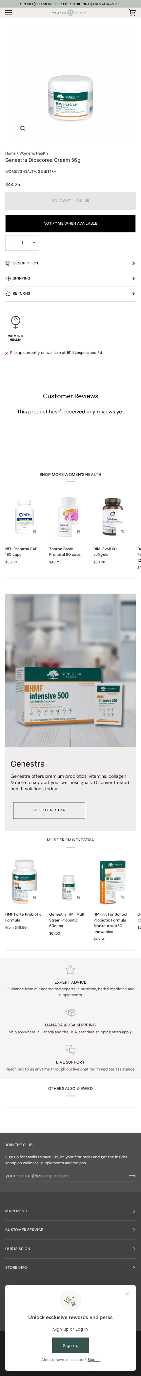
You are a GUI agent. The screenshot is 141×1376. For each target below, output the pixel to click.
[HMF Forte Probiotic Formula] (24, 882)
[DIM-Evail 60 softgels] (112, 517)
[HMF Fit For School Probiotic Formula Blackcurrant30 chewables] (112, 882)
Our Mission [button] (17, 1249)
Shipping (21, 278)
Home (10, 153)
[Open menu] (15, 12)
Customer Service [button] (24, 1230)
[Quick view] (34, 531)
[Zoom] (70, 81)
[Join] (127, 1175)
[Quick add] (34, 897)
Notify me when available (70, 223)
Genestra (47, 171)
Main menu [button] (16, 1211)
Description (25, 263)
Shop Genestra (49, 810)
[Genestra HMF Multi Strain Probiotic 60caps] (68, 882)
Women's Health (33, 153)
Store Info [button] (16, 1267)
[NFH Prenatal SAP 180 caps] (24, 517)
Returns (21, 293)
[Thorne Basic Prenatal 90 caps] (68, 517)
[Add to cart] (78, 897)
